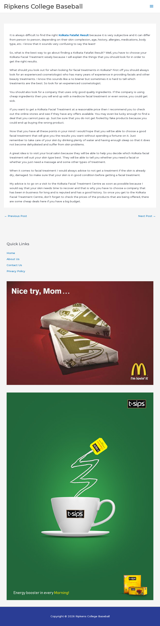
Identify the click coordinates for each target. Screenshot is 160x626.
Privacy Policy (16, 271)
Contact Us (14, 265)
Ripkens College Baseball (43, 6)
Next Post (147, 216)
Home (11, 253)
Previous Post (15, 216)
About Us (13, 259)
